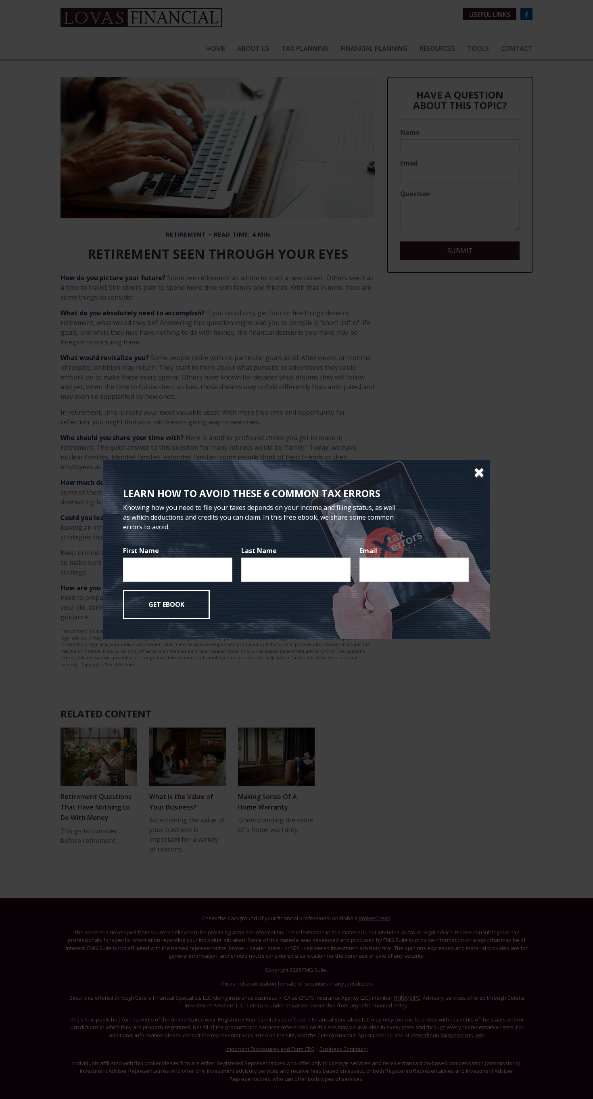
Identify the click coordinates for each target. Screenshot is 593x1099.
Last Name (259, 550)
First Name (141, 550)
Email (368, 550)
